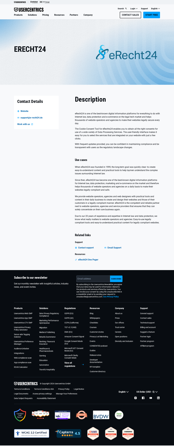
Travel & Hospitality (47, 369)
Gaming (42, 356)
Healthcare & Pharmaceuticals (46, 349)
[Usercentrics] (20, 2)
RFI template (95, 367)
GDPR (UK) (68, 318)
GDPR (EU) (68, 313)
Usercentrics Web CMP (23, 313)
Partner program (147, 341)
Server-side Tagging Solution (22, 335)
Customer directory (97, 371)
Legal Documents (21, 394)
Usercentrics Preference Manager (23, 342)
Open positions (121, 336)
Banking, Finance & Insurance (47, 342)
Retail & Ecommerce (47, 337)
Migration (43, 327)
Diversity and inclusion (124, 341)
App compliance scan (22, 362)
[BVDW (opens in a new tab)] (101, 415)
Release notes (95, 355)
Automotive (44, 365)
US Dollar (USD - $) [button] (145, 392)
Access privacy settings (42, 394)
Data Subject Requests (23, 398)
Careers (118, 332)
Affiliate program (147, 346)
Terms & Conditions (22, 389)
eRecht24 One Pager (88, 259)
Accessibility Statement (46, 398)
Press (117, 318)
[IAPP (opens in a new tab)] (119, 415)
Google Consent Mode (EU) (73, 342)
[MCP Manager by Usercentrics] (45, 2)
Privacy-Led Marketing (99, 336)
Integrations (19, 353)
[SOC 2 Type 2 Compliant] (111, 433)
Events (92, 341)
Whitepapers (95, 318)
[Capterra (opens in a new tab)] (68, 433)
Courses (93, 327)
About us (118, 313)
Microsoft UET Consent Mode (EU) (73, 349)
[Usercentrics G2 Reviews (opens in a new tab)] (40, 415)
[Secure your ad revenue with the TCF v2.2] (62, 415)
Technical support (147, 323)
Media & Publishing (47, 332)
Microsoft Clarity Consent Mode (71, 356)
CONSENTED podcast (99, 346)
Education (43, 360)
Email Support (114, 247)
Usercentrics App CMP (23, 318)
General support (146, 313)
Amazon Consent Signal (74, 336)
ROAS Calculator (21, 367)
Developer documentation (96, 361)
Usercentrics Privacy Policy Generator (22, 328)
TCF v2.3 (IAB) (70, 327)
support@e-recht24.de (32, 117)
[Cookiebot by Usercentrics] (34, 2)
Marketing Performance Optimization (49, 321)
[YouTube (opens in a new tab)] (150, 398)
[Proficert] (93, 433)
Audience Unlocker (21, 348)
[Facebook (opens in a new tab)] (143, 398)
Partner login (145, 336)
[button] (18, 15)
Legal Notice (79, 389)
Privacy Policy (63, 389)
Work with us (23, 124)
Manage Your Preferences (66, 394)
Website (24, 111)
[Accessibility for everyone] (31, 433)
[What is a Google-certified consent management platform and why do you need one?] (20, 414)
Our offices (119, 323)
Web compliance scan (23, 358)
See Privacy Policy (111, 297)
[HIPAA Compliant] (128, 433)
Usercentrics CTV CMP (23, 323)
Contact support (86, 247)
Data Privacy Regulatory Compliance (49, 314)
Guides (92, 350)
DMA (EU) (68, 332)
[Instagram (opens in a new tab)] (135, 398)
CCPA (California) (71, 323)
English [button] (154, 8)
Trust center (120, 327)
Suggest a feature (147, 332)
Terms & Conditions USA (44, 389)
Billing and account (148, 327)
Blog (91, 313)
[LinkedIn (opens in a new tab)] (158, 398)
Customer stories (97, 332)
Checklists (94, 323)
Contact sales (145, 318)
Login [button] (132, 8)
